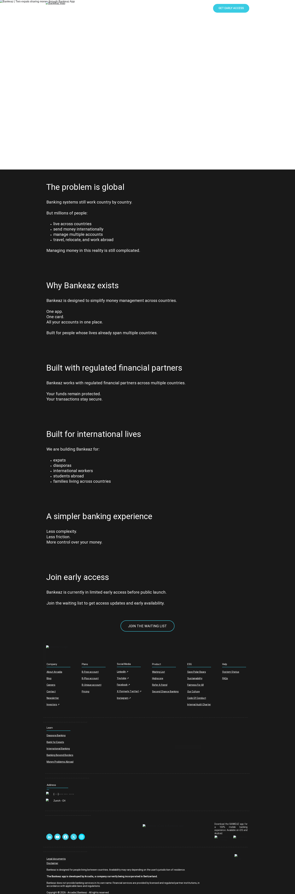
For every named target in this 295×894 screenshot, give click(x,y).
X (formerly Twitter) (128, 691)
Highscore (157, 678)
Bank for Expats (55, 742)
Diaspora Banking (56, 735)
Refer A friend (159, 684)
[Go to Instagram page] (81, 837)
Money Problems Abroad (60, 761)
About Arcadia (54, 671)
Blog (49, 678)
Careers (51, 684)
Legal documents (56, 858)
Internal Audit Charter (199, 704)
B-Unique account (91, 684)
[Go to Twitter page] (73, 837)
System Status (230, 671)
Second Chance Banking (165, 691)
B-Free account (90, 671)
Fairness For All (195, 684)
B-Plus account (90, 678)
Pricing (85, 691)
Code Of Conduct (196, 698)
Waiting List (158, 671)
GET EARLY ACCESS (231, 8)
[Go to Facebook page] (65, 837)
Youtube (121, 678)
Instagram (122, 698)
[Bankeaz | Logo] (71, 651)
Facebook (122, 684)
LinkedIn (121, 671)
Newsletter (53, 698)
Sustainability (194, 678)
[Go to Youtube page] (57, 837)
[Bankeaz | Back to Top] (238, 857)
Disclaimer (52, 863)
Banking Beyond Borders (60, 755)
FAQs (225, 678)
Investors (52, 704)
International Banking (58, 748)
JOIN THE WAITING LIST (147, 626)
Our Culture (193, 691)
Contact (51, 691)
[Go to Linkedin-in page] (49, 837)
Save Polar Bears (196, 671)
